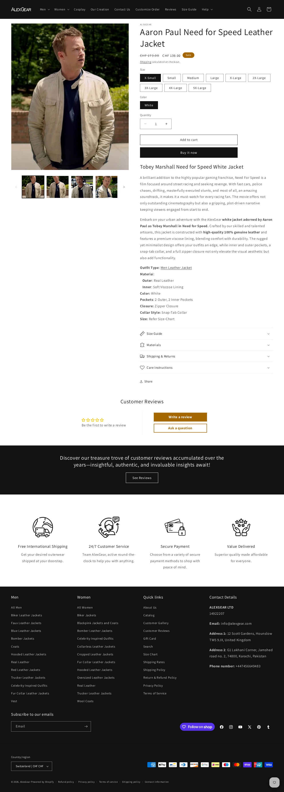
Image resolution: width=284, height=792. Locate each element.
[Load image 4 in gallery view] (106, 187)
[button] (44, 9)
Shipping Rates (154, 662)
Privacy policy (86, 781)
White (149, 105)
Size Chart (150, 654)
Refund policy (66, 781)
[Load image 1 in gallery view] (33, 187)
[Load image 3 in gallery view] (82, 187)
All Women (85, 607)
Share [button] (148, 381)
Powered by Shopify (42, 781)
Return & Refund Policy (159, 678)
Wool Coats (85, 701)
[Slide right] (124, 187)
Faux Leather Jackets (26, 623)
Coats (15, 646)
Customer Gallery (156, 623)
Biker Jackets (86, 615)
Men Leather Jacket (176, 267)
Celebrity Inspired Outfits (29, 686)
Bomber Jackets (22, 638)
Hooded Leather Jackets (28, 654)
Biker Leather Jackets (26, 615)
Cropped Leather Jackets (95, 654)
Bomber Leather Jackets (94, 631)
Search (148, 646)
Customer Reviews (156, 631)
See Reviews (142, 478)
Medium (193, 78)
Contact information (157, 781)
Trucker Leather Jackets (28, 678)
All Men (16, 607)
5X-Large (199, 88)
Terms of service (108, 781)
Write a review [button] (180, 417)
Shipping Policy (154, 670)
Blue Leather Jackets (26, 631)
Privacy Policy (153, 686)
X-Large (235, 78)
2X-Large (259, 78)
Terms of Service (155, 693)
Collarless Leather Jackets (96, 646)
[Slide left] (16, 187)
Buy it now (188, 152)
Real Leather (20, 662)
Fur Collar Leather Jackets (30, 693)
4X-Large (175, 88)
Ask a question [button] (180, 428)
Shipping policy (131, 781)
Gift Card (149, 638)
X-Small (150, 78)
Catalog (148, 615)
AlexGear (25, 781)
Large (215, 78)
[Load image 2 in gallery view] (57, 187)
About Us (150, 607)
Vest (14, 701)
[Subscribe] (86, 726)
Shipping (145, 61)
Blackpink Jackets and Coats (97, 623)
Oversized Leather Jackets (96, 678)
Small (172, 78)
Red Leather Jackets (25, 670)
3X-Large (151, 88)
